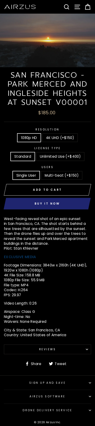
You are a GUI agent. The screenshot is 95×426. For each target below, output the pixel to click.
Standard (22, 156)
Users (47, 167)
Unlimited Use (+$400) (60, 156)
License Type (47, 148)
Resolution (47, 129)
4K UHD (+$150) (60, 137)
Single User (26, 175)
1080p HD (29, 137)
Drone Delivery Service (47, 410)
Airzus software (47, 396)
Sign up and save (47, 383)
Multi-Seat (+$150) (62, 175)
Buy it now (47, 203)
